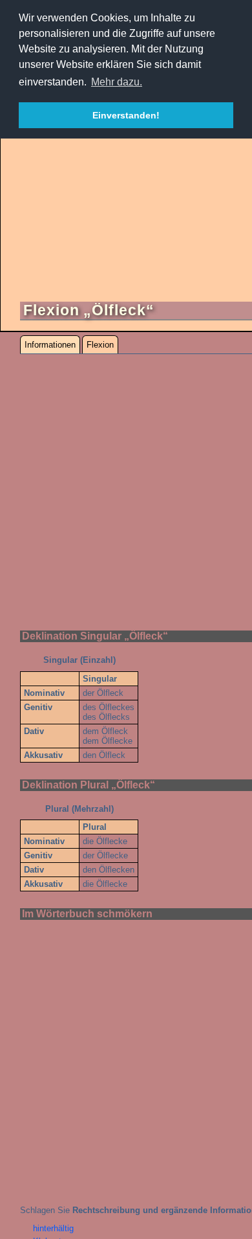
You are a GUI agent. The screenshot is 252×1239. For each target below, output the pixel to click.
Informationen (50, 345)
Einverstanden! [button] (126, 115)
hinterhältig (53, 1228)
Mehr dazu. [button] (116, 81)
